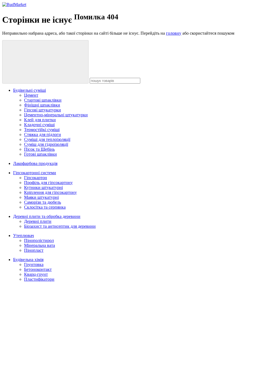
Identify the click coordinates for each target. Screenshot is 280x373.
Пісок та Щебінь (39, 149)
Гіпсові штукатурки (42, 110)
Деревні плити (37, 221)
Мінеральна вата (39, 245)
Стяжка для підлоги (42, 134)
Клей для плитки (40, 119)
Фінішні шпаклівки (42, 105)
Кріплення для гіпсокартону (50, 192)
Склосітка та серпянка (45, 207)
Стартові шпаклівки (43, 100)
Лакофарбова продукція (35, 163)
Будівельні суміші (29, 90)
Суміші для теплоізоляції (47, 139)
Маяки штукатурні (41, 197)
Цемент (31, 95)
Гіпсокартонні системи (34, 172)
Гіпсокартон (35, 177)
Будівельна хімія (28, 259)
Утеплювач (23, 235)
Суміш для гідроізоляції (46, 144)
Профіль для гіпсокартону (48, 182)
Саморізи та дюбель (42, 202)
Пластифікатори (39, 279)
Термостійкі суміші (42, 129)
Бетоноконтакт (38, 269)
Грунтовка (33, 264)
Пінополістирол (39, 240)
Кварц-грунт (36, 274)
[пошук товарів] (45, 62)
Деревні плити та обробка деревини (46, 216)
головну (173, 33)
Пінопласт (33, 250)
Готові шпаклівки (40, 154)
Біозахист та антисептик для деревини (60, 226)
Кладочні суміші (39, 124)
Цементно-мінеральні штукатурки (56, 115)
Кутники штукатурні (43, 187)
